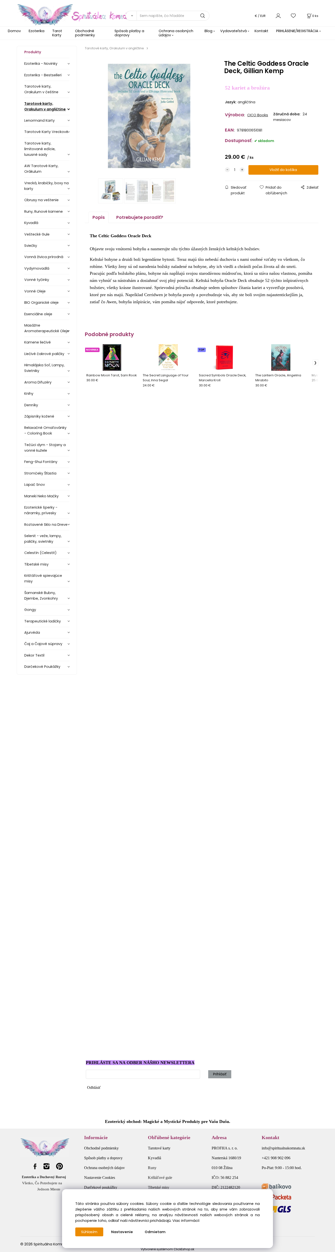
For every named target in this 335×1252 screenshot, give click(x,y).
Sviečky (30, 245)
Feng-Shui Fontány (40, 461)
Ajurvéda (32, 632)
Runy (152, 1168)
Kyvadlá (31, 222)
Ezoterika (36, 30)
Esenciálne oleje (38, 314)
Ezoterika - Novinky (40, 63)
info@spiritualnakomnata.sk (283, 1148)
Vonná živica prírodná (43, 256)
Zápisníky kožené (39, 416)
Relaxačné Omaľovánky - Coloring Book (45, 430)
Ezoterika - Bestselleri (43, 75)
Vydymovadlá (36, 268)
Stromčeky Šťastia (40, 473)
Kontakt (261, 30)
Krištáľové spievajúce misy (43, 578)
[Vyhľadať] (131, 16)
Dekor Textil (34, 655)
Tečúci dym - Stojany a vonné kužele (45, 447)
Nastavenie (122, 1231)
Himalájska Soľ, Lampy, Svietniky (44, 368)
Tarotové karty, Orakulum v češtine (41, 89)
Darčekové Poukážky (42, 666)
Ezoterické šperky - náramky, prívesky (40, 510)
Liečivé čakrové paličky (44, 353)
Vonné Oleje (35, 291)
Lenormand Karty (39, 120)
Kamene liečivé (37, 342)
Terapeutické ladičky (42, 621)
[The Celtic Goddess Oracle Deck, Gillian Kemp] (149, 116)
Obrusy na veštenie (41, 200)
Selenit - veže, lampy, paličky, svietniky (43, 538)
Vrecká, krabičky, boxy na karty (46, 186)
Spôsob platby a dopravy (129, 33)
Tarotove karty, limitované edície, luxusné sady (39, 149)
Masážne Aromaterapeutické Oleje (46, 328)
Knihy (28, 393)
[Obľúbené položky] (293, 16)
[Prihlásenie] (278, 16)
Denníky (31, 405)
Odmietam (155, 1231)
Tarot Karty (57, 33)
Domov (14, 30)
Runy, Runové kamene (43, 211)
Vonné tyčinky (36, 279)
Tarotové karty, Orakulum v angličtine (45, 106)
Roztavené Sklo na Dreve (45, 524)
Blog (208, 30)
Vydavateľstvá (233, 30)
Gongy (30, 609)
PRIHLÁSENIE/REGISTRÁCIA (297, 30)
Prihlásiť (219, 1074)
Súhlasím (89, 1231)
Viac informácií (185, 1220)
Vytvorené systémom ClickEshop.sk (167, 1249)
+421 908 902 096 (276, 1158)
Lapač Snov (34, 484)
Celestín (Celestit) (40, 552)
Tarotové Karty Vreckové (46, 131)
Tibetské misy (36, 564)
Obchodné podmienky (85, 33)
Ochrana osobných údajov (176, 33)
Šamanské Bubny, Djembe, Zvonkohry (41, 595)
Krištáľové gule (160, 1177)
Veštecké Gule (37, 234)
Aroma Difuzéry (38, 382)
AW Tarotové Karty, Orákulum (41, 168)
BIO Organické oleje (41, 302)
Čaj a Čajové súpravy (43, 643)
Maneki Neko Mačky (41, 496)
